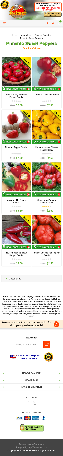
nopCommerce (37, 444)
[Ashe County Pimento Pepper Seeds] (16, 71)
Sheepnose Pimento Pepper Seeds (47, 201)
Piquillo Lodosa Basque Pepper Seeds (16, 254)
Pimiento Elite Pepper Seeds (16, 201)
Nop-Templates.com (37, 447)
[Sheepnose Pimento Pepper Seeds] (46, 176)
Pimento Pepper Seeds (16, 147)
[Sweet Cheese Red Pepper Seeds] (46, 229)
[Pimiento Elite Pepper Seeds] (16, 176)
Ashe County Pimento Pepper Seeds (16, 96)
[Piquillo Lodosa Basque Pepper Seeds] (16, 229)
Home (14, 35)
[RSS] (34, 403)
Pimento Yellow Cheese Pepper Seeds (46, 148)
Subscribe (46, 344)
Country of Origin (32, 48)
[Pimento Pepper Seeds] (16, 124)
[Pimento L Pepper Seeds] (46, 71)
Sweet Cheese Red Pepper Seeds (47, 254)
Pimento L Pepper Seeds (47, 94)
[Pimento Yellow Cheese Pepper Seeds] (46, 124)
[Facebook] (28, 403)
